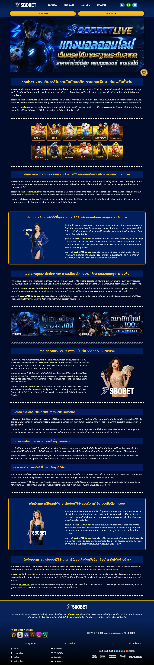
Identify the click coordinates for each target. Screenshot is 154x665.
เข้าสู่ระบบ (69, 5)
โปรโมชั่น (85, 5)
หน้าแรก (52, 5)
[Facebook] (122, 5)
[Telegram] (134, 5)
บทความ (101, 5)
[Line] (128, 5)
